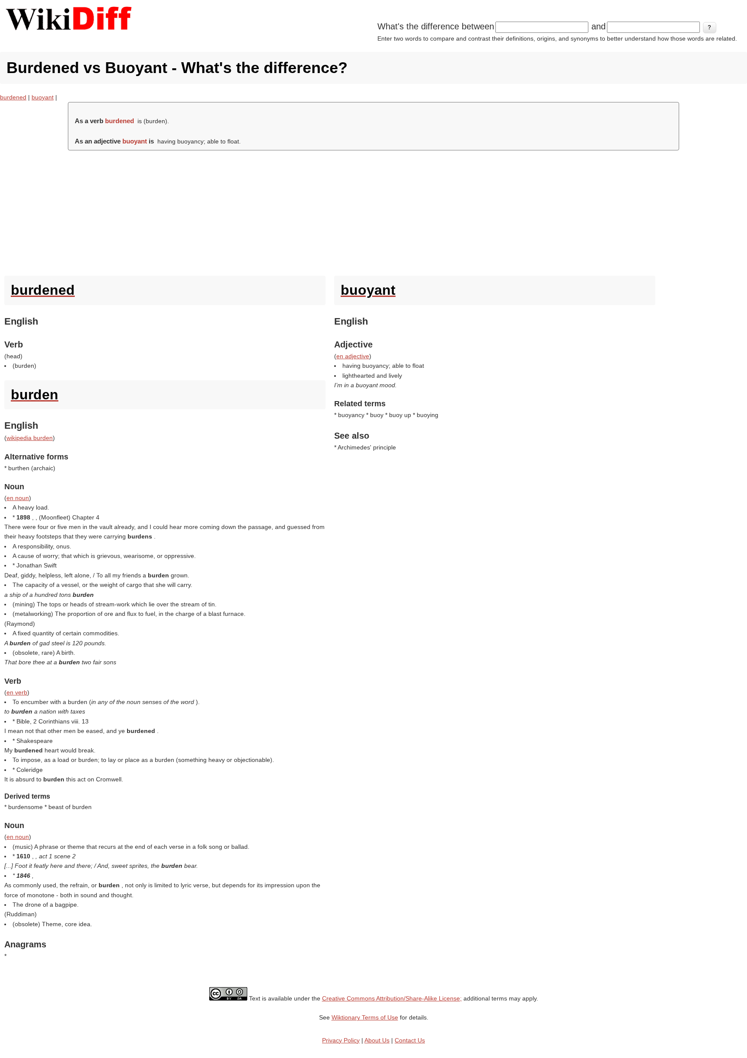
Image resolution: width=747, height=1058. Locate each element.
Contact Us (410, 1040)
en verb (16, 692)
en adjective (352, 356)
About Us (376, 1040)
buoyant (43, 97)
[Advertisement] (373, 210)
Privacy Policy (341, 1040)
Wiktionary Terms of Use (365, 1017)
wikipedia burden (29, 437)
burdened (13, 97)
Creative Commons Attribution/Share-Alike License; (392, 998)
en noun (17, 497)
